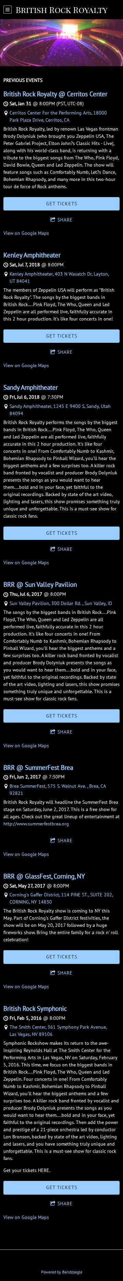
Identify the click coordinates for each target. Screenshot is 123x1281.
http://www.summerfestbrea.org (36, 824)
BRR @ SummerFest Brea (38, 767)
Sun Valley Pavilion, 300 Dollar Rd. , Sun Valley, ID (61, 603)
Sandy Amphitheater (30, 387)
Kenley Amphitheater (31, 255)
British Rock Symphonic (35, 1008)
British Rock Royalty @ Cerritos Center (55, 93)
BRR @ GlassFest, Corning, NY (44, 876)
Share (65, 220)
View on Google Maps (26, 233)
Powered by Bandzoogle (61, 1271)
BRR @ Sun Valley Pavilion (40, 584)
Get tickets (61, 204)
